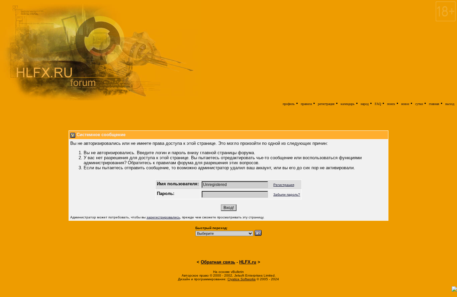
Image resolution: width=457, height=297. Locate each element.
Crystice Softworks (241, 279)
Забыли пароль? (286, 194)
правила (306, 104)
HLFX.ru (247, 262)
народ (365, 104)
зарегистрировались (163, 217)
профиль (289, 104)
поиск (391, 104)
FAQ (378, 104)
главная (434, 104)
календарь (348, 104)
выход (449, 104)
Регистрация (283, 185)
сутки (419, 104)
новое (405, 104)
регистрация (326, 104)
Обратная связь (218, 262)
